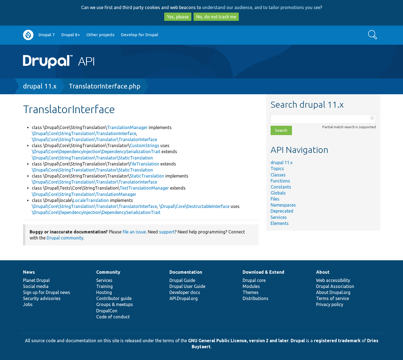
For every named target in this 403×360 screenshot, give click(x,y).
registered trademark (337, 340)
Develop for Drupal (139, 34)
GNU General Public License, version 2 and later (238, 340)
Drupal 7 (46, 34)
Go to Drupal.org (28, 35)
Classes (278, 174)
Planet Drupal (36, 280)
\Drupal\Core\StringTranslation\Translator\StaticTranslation (92, 157)
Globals (278, 192)
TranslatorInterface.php (104, 86)
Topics (277, 168)
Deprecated (282, 210)
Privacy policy (329, 304)
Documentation (185, 272)
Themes (251, 292)
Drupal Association (335, 286)
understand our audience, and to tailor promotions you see (261, 7)
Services (279, 217)
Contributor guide (114, 298)
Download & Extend (263, 272)
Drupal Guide (182, 280)
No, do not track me (216, 16)
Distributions (255, 298)
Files (275, 198)
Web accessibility (333, 280)
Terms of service (332, 298)
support (167, 231)
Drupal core (254, 280)
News (29, 272)
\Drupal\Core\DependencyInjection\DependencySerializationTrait (96, 151)
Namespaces (283, 204)
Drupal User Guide (187, 286)
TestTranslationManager (144, 187)
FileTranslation (144, 163)
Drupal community (65, 237)
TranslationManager (127, 127)
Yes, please (178, 16)
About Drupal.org (333, 292)
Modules (251, 286)
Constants (281, 186)
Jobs (28, 304)
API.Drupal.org (183, 298)
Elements (280, 223)
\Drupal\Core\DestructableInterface (194, 206)
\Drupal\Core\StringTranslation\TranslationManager (84, 194)
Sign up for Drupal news (46, 292)
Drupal (298, 340)
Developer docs (184, 292)
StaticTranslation (147, 175)
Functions (280, 180)
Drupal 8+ (70, 34)
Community (108, 272)
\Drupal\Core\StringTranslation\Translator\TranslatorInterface (94, 139)
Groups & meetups (114, 304)
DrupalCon (106, 310)
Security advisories (42, 298)
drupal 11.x (39, 86)
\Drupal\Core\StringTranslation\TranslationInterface (84, 133)
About (323, 272)
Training (104, 286)
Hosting (104, 292)
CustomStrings (144, 145)
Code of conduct (113, 316)
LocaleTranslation (91, 200)
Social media (36, 286)
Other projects (100, 34)
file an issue (134, 231)
